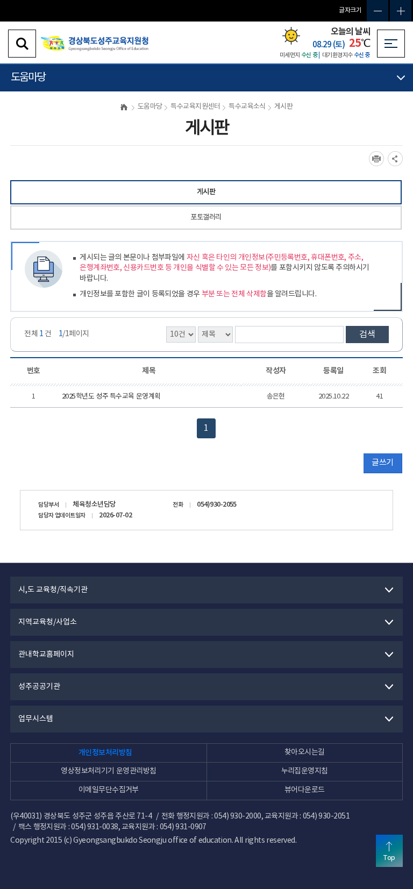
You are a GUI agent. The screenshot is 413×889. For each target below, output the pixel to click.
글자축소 (377, 11)
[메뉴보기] (391, 44)
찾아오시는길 (304, 752)
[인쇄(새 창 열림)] (376, 158)
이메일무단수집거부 (109, 790)
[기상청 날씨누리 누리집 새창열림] (291, 35)
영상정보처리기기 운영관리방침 (108, 771)
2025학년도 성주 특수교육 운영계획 (111, 397)
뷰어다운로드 (304, 790)
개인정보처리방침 (105, 752)
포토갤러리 (205, 217)
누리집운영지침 (304, 771)
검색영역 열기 (22, 44)
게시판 (206, 192)
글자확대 (400, 11)
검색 (367, 334)
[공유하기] (395, 158)
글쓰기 (382, 462)
